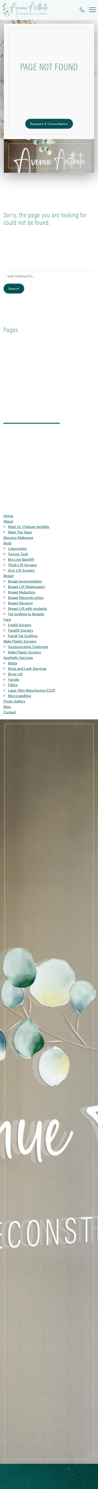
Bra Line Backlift (21, 559)
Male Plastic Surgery (19, 641)
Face (7, 619)
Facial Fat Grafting (22, 635)
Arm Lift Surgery (21, 570)
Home (8, 515)
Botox (12, 663)
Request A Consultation (49, 123)
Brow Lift (15, 673)
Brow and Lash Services (27, 668)
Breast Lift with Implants (27, 608)
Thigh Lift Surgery (22, 564)
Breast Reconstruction (26, 597)
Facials (13, 679)
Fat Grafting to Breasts (26, 613)
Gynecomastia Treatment (28, 646)
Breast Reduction (21, 592)
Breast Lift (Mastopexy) (26, 586)
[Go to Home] (25, 10)
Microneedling (19, 695)
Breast (8, 575)
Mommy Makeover (18, 537)
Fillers (13, 684)
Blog (7, 706)
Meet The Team (20, 532)
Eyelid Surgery (19, 624)
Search (13, 288)
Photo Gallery (14, 701)
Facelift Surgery (20, 630)
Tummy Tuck (18, 553)
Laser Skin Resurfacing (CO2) (31, 690)
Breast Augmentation (25, 581)
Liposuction (17, 548)
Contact (9, 712)
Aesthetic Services (18, 657)
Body (7, 543)
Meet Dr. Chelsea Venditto (28, 526)
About (8, 521)
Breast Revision (20, 603)
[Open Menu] (92, 10)
